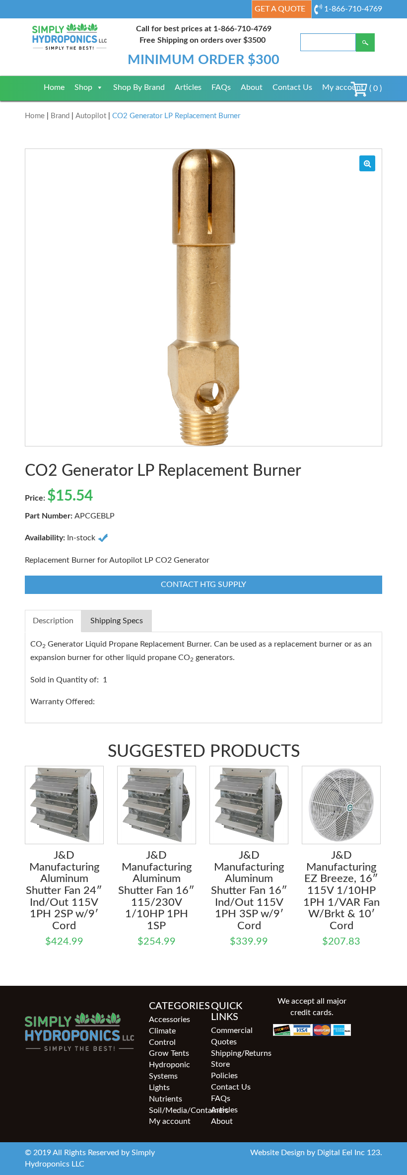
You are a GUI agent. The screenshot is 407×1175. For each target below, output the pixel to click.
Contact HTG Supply (203, 584)
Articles (188, 87)
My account (343, 87)
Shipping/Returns (234, 1053)
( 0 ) (374, 88)
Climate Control (162, 1036)
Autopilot (90, 116)
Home (54, 87)
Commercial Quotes (232, 1036)
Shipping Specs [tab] (116, 621)
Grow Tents (169, 1053)
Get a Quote (280, 9)
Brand (60, 116)
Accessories (169, 1020)
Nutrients (165, 1099)
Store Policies (224, 1070)
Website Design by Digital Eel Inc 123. (316, 1153)
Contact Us (292, 87)
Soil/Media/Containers (172, 1110)
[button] (367, 163)
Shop (83, 87)
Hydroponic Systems (169, 1070)
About (252, 87)
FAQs (221, 87)
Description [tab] (53, 621)
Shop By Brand (139, 87)
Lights (159, 1088)
